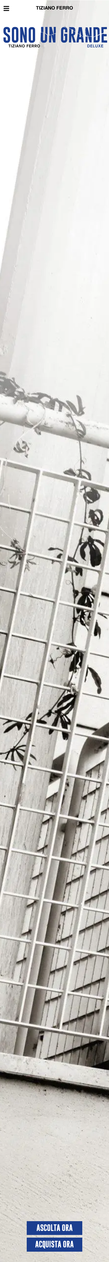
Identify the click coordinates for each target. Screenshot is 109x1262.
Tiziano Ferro (54, 8)
